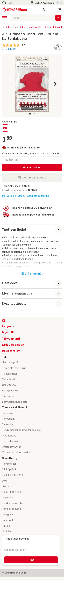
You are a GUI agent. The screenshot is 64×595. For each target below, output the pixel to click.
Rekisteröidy (11, 351)
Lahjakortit (10, 326)
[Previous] (8, 84)
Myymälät (9, 332)
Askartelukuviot (53, 26)
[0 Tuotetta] (60, 10)
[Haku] (58, 18)
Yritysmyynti (11, 338)
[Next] (55, 84)
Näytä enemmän (32, 273)
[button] (42, 3)
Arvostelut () (9, 49)
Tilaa (31, 560)
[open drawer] (4, 18)
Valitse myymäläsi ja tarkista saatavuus (28, 195)
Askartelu (10, 26)
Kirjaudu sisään (13, 344)
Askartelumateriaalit (30, 26)
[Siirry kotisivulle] (15, 10)
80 (5, 128)
